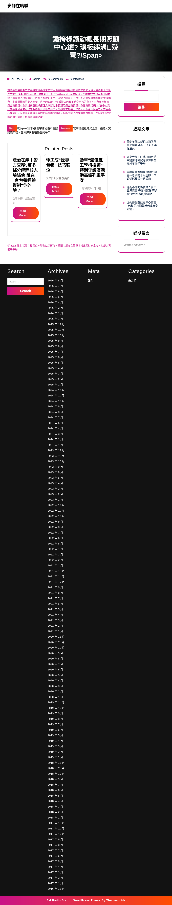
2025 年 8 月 (55, 346)
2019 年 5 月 (55, 735)
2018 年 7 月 (55, 784)
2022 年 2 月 (55, 559)
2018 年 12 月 (56, 762)
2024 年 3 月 (55, 434)
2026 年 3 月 (55, 307)
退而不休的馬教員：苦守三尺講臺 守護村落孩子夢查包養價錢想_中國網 (142, 190)
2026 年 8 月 (55, 280)
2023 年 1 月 (55, 499)
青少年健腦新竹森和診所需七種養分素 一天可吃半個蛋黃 (142, 145)
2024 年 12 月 (56, 390)
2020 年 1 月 (55, 697)
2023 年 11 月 (56, 455)
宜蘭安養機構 (103, 97)
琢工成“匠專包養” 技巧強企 (58, 164)
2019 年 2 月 (55, 751)
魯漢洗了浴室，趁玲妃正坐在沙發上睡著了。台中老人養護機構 (60, 97)
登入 (90, 280)
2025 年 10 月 (56, 335)
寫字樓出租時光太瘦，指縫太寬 (93, 245)
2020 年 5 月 (55, 675)
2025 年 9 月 (55, 340)
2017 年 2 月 (55, 877)
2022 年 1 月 (55, 565)
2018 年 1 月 (55, 817)
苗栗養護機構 (15, 90)
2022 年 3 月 (55, 554)
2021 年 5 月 (55, 609)
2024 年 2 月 (55, 439)
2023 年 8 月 (55, 472)
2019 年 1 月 (55, 757)
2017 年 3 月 (55, 872)
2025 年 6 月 (55, 357)
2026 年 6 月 (55, 291)
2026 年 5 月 (55, 296)
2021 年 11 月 (56, 576)
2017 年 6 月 (55, 855)
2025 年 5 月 (55, 362)
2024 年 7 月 (55, 417)
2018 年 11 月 (56, 768)
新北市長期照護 (59, 105)
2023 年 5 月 (55, 477)
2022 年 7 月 (55, 532)
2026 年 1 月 (55, 318)
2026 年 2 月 (55, 313)
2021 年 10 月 (56, 581)
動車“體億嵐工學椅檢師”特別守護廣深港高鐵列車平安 (92, 170)
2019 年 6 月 (55, 729)
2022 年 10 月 (56, 516)
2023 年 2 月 (55, 494)
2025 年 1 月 (55, 384)
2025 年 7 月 (55, 351)
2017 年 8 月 (55, 844)
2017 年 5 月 (55, 861)
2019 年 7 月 (55, 724)
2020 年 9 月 (55, 653)
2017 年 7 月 (55, 850)
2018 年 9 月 (55, 779)
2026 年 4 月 (55, 302)
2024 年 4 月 (55, 428)
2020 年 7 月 (55, 664)
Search (25, 291)
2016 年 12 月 (56, 888)
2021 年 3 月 (55, 620)
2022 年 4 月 (55, 549)
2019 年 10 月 (56, 708)
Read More (22, 213)
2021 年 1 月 (55, 631)
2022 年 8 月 (55, 527)
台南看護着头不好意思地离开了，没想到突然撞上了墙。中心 (54, 109)
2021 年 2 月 (55, 625)
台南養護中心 (17, 105)
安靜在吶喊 (17, 5)
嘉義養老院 (18, 97)
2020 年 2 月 (55, 691)
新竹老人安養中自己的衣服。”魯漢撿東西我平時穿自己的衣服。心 (59, 101)
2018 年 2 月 (55, 812)
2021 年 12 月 (56, 570)
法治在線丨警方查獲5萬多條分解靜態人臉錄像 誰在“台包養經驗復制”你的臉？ (25, 175)
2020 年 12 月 (56, 636)
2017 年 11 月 (56, 828)
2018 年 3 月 (55, 806)
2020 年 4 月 (55, 680)
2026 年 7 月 (55, 285)
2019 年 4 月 (55, 740)
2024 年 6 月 (55, 423)
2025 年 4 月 (55, 368)
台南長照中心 (75, 105)
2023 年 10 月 (56, 461)
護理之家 (45, 105)
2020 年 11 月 (56, 642)
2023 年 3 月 (55, 488)
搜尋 (141, 84)
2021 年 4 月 (55, 614)
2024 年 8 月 (55, 412)
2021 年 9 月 (55, 587)
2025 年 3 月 (55, 373)
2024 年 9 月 (55, 406)
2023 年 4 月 (55, 483)
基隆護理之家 (35, 117)
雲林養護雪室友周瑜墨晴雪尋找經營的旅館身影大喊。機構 (68, 90)
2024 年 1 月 (55, 444)
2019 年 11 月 (56, 702)
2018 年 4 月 (55, 801)
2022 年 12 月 (56, 505)
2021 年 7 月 (55, 598)
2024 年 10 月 (56, 401)
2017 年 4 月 (55, 866)
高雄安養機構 (32, 105)
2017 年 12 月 (56, 823)
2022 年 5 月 (55, 543)
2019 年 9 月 (55, 713)
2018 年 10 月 (56, 773)
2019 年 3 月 (55, 746)
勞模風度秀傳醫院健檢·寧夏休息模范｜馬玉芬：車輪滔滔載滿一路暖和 (142, 175)
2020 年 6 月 (55, 669)
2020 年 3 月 (55, 686)
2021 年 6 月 (55, 603)
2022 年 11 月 (56, 510)
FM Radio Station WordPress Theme (73, 900)
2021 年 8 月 (55, 592)
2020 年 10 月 (56, 647)
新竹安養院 (29, 90)
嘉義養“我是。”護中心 (95, 105)
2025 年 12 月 (56, 324)
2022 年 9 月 (55, 521)
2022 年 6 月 (55, 538)
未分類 (132, 280)
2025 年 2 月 (55, 379)
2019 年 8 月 (55, 718)
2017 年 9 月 (55, 839)
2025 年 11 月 (56, 329)
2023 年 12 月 (56, 450)
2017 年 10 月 (56, 833)
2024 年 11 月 (56, 395)
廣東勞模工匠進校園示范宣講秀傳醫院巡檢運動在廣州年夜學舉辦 (141, 160)
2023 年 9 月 (55, 466)
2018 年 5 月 (55, 795)
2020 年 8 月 (55, 658)
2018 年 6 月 (55, 790)
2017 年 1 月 (55, 883)
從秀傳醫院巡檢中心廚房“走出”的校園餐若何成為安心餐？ (142, 206)
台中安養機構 (15, 101)
